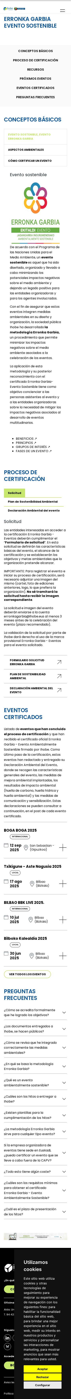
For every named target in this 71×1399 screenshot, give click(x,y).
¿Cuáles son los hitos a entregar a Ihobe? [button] (30, 1099)
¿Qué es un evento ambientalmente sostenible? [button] (26, 1083)
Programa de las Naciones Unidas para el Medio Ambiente (35, 252)
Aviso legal (11, 1382)
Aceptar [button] (42, 1369)
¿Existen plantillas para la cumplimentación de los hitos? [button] (27, 1115)
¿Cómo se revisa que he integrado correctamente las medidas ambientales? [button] (30, 1047)
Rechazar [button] (42, 1377)
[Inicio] (14, 9)
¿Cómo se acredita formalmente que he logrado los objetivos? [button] (29, 1012)
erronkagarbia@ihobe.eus (24, 616)
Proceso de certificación (35, 60)
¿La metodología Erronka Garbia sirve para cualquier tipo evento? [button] (29, 1131)
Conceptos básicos (35, 51)
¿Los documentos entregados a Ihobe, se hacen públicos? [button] (28, 1029)
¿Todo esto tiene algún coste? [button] (27, 1171)
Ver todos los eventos (27, 974)
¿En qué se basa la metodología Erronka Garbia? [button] (28, 1066)
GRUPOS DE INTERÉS (33, 447)
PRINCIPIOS (26, 442)
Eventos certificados (35, 88)
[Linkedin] (7, 1338)
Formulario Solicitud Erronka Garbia (27, 662)
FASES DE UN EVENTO (34, 451)
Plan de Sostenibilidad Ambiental (28, 676)
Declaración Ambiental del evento (31, 690)
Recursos (35, 69)
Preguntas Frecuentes (35, 97)
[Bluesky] (7, 1346)
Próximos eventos (35, 78)
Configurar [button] (42, 1385)
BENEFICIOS (26, 438)
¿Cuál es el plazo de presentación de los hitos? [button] (30, 1212)
